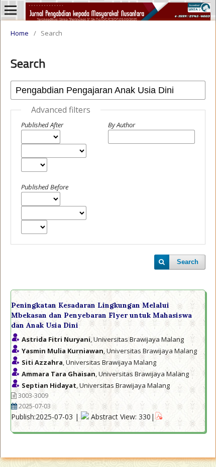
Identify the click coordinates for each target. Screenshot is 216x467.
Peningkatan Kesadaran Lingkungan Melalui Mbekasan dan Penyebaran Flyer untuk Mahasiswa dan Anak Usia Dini (101, 315)
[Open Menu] (11, 10)
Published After (42, 124)
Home (20, 33)
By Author (121, 124)
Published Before (44, 186)
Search (187, 262)
